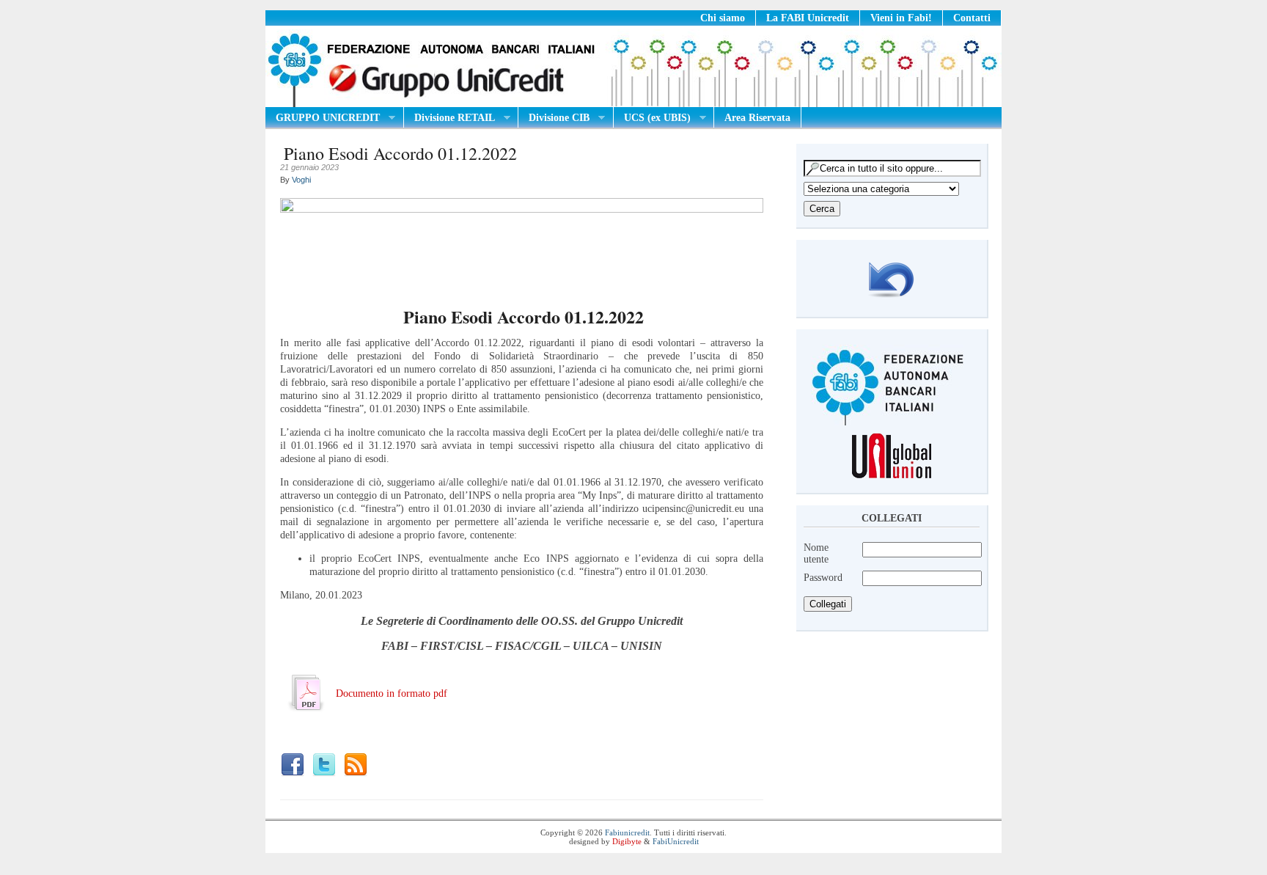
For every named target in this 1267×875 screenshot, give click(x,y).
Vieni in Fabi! (901, 17)
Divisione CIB (554, 118)
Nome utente (816, 553)
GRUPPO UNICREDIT (322, 118)
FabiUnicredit (676, 841)
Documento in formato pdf (391, 693)
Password (823, 577)
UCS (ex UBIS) (652, 118)
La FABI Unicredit (807, 17)
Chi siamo (722, 17)
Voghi (301, 179)
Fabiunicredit (627, 832)
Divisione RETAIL (449, 118)
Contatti (972, 17)
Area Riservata (757, 117)
